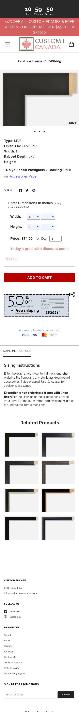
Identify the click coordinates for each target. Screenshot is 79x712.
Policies (8, 646)
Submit (66, 694)
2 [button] (39, 131)
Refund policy (11, 668)
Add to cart (39, 277)
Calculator (54, 381)
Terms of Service (13, 662)
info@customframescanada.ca (20, 593)
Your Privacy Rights (14, 673)
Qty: (44, 238)
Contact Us (10, 657)
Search (8, 635)
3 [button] (44, 131)
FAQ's (7, 640)
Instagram (15, 616)
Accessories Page (23, 176)
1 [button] (34, 131)
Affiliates (8, 651)
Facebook (15, 611)
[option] (39, 98)
